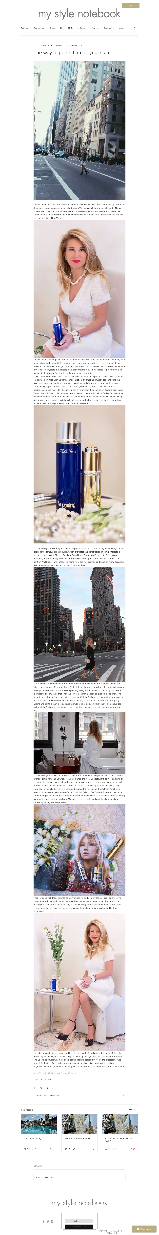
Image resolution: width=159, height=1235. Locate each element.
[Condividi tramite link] (53, 1088)
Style (36, 1079)
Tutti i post (25, 28)
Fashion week (39, 28)
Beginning (95, 28)
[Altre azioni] (123, 45)
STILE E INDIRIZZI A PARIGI (78, 1138)
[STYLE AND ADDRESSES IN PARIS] (120, 1124)
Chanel (52, 28)
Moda (70, 28)
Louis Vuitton (109, 28)
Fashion (43, 1079)
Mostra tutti (133, 1109)
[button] (135, 28)
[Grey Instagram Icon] (52, 1221)
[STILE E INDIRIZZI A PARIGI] (80, 1124)
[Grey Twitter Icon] (48, 1221)
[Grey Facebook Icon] (43, 1221)
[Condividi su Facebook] (35, 1088)
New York (51, 1079)
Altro (121, 28)
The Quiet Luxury (32, 1138)
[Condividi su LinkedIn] (47, 1088)
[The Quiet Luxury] (39, 1124)
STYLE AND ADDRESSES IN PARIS (119, 1139)
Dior (61, 28)
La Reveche (82, 28)
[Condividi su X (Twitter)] (41, 1088)
